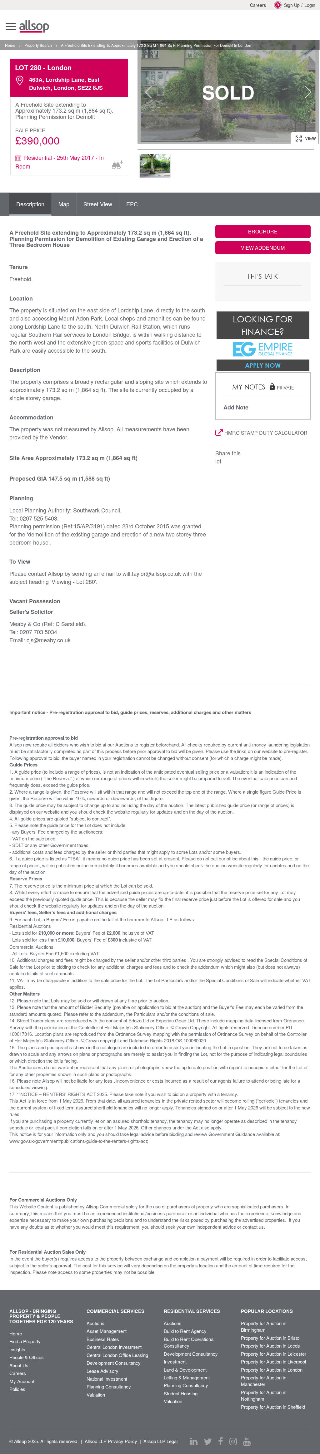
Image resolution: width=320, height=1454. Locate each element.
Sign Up (292, 5)
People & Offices (26, 1357)
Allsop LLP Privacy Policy (111, 1441)
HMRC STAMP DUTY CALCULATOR (266, 432)
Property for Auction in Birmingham (263, 1326)
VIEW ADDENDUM (263, 247)
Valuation (96, 1394)
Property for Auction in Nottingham (263, 1395)
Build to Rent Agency (185, 1331)
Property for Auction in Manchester (263, 1380)
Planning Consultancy (109, 1386)
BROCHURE (263, 231)
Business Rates (103, 1339)
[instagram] (233, 1441)
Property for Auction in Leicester (273, 1353)
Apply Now (263, 365)
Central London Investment (114, 1347)
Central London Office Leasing (117, 1355)
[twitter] (208, 1441)
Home (15, 1333)
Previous (148, 92)
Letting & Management (187, 1377)
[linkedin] (194, 1441)
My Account (21, 1381)
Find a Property (25, 1341)
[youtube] (247, 1441)
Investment (175, 1361)
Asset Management (107, 1331)
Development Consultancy (114, 1362)
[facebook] (220, 1441)
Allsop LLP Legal (160, 1441)
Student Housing (181, 1393)
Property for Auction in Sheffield (273, 1406)
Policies (17, 1389)
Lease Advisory (102, 1371)
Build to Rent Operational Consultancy (189, 1342)
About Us (18, 1365)
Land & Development (185, 1369)
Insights (17, 1349)
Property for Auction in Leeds (270, 1345)
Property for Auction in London (271, 1369)
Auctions (95, 1323)
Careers (258, 5)
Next (308, 92)
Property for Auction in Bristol (270, 1337)
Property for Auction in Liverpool (273, 1361)
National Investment (107, 1378)
